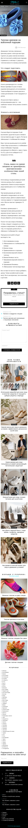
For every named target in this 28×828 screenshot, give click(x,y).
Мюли (3, 705)
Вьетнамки (5, 689)
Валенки (4, 687)
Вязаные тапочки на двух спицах (14, 595)
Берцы (4, 673)
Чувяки (4, 743)
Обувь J (14, 2)
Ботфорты (5, 680)
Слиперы (4, 725)
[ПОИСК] (26, 2)
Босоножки (5, 675)
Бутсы (4, 686)
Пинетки (4, 708)
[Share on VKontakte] (12, 283)
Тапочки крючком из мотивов (14, 619)
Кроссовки (5, 700)
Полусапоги (5, 711)
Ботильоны (5, 677)
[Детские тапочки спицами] (14, 650)
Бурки (3, 684)
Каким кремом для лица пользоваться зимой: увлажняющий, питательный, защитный (14, 464)
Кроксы (4, 698)
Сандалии (4, 720)
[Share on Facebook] (8, 283)
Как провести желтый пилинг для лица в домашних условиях (14, 566)
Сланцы (4, 723)
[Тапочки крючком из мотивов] (14, 607)
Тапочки (14, 576)
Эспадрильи (5, 748)
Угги (3, 734)
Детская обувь (6, 692)
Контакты (4, 814)
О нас (3, 817)
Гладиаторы (5, 691)
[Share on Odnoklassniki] (15, 283)
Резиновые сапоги (7, 715)
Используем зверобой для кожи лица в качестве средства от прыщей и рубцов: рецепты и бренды (14, 394)
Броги (3, 683)
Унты (3, 736)
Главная (4, 812)
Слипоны (4, 726)
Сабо (3, 717)
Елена (3, 794)
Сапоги (4, 722)
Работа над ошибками (8, 818)
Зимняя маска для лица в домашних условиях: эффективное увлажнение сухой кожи (14, 429)
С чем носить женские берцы (13, 775)
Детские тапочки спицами (14, 662)
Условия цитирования (8, 820)
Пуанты (4, 712)
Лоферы (4, 703)
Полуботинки (5, 709)
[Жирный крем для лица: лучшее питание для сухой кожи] (14, 482)
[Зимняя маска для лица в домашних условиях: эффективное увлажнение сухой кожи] (14, 412)
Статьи (4, 815)
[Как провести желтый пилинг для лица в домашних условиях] (14, 550)
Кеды (3, 695)
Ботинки (4, 678)
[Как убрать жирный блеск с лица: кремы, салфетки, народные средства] (14, 515)
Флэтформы (5, 737)
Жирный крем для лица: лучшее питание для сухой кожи (14, 498)
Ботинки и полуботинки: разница (14, 784)
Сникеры (4, 728)
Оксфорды (5, 706)
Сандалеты (5, 719)
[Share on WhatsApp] (18, 283)
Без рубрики (5, 672)
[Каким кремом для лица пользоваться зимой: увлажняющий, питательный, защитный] (14, 447)
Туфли (4, 732)
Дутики (4, 694)
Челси (4, 740)
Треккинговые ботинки (8, 731)
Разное (14, 389)
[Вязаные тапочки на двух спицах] (14, 586)
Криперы (4, 697)
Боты (3, 681)
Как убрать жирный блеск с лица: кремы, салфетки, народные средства (14, 532)
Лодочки (4, 701)
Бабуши (4, 670)
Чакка (3, 739)
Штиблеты (5, 746)
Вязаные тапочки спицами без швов (14, 638)
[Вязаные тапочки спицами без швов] (14, 629)
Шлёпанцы (5, 745)
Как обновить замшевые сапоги (13, 780)
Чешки (4, 742)
